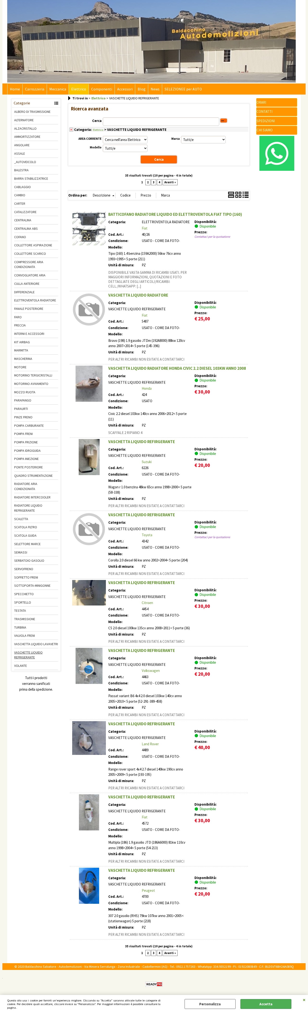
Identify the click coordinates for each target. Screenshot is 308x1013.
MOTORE (20, 367)
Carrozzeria (34, 89)
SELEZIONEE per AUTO (183, 89)
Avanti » (170, 182)
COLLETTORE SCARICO (30, 253)
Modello (96, 147)
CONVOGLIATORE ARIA (29, 275)
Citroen (147, 602)
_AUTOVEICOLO (25, 162)
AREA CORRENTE (90, 138)
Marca (175, 138)
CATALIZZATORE (25, 212)
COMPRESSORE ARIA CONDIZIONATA (28, 264)
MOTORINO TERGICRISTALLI (33, 375)
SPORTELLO (22, 602)
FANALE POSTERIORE (28, 308)
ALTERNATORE (24, 120)
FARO (18, 317)
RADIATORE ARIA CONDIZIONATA (25, 486)
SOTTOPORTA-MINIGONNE (32, 585)
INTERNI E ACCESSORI (29, 333)
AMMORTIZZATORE (27, 136)
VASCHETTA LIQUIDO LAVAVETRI (36, 644)
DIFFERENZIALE (24, 292)
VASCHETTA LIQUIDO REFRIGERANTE (141, 514)
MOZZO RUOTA (24, 392)
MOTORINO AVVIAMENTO (31, 384)
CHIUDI (304, 999)
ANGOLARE (22, 145)
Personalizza (210, 1004)
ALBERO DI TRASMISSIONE (32, 111)
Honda (147, 388)
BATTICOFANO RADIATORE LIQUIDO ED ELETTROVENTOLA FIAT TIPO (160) (175, 214)
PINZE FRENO (23, 417)
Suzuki (147, 461)
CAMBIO (19, 195)
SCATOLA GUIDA (25, 535)
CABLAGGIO (22, 187)
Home (15, 89)
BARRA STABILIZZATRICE (31, 178)
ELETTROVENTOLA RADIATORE (35, 300)
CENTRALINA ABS (26, 228)
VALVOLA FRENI (24, 635)
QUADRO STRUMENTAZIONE (33, 475)
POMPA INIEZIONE (26, 459)
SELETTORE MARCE (27, 544)
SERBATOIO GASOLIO (29, 560)
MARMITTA (21, 350)
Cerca (97, 120)
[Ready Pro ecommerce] (154, 984)
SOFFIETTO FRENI (26, 577)
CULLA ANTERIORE (26, 283)
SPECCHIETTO (24, 594)
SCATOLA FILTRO (25, 527)
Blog (142, 89)
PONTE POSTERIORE (28, 467)
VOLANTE (20, 665)
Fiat (145, 228)
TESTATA (20, 610)
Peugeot (148, 890)
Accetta (265, 1004)
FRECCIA (20, 325)
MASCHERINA (23, 359)
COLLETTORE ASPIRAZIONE (33, 245)
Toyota (147, 535)
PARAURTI (21, 409)
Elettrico (78, 89)
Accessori (125, 89)
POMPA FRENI (23, 434)
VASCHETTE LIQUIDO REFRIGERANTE (28, 655)
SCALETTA (21, 519)
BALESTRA (21, 170)
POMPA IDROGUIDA (27, 450)
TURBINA (20, 627)
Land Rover (150, 744)
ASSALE (19, 153)
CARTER (19, 203)
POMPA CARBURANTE (29, 425)
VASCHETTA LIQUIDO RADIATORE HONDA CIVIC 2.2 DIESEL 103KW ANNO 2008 (177, 368)
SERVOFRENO (23, 569)
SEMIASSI (20, 552)
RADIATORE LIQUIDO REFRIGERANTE (28, 508)
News (155, 89)
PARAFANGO (22, 400)
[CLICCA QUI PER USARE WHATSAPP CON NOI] (276, 169)
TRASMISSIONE (24, 619)
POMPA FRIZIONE (26, 442)
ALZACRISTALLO (25, 128)
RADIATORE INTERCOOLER (32, 497)
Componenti (101, 89)
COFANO (20, 237)
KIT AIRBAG (22, 342)
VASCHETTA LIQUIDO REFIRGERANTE (141, 441)
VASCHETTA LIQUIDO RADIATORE (138, 295)
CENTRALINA (22, 220)
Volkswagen (151, 670)
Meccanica (57, 89)
